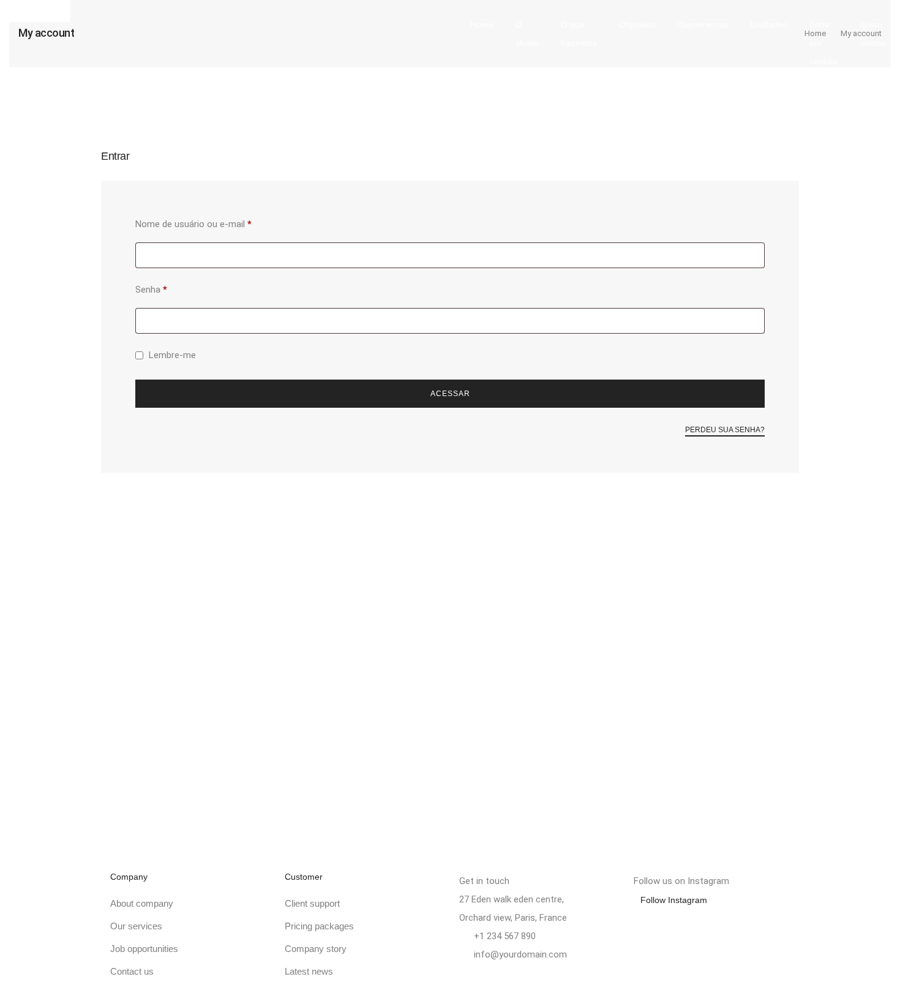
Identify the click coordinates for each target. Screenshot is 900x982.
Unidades (769, 24)
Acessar (450, 393)
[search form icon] (680, 96)
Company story (316, 948)
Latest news (309, 971)
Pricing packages (319, 926)
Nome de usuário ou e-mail (215, 222)
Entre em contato (823, 43)
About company (141, 903)
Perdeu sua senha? (725, 429)
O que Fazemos (579, 34)
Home (481, 24)
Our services (136, 926)
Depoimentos (703, 24)
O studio (527, 34)
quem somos (873, 34)
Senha (173, 287)
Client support (312, 903)
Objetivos (637, 24)
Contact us (132, 971)
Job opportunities (144, 948)
